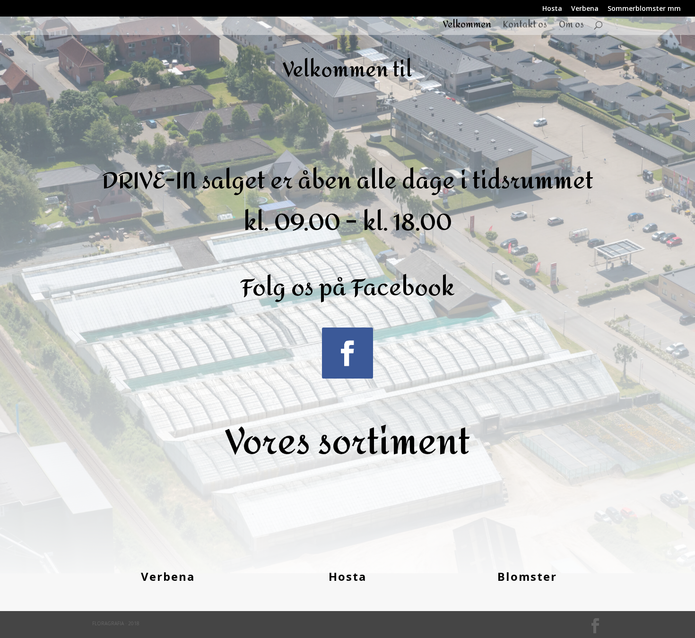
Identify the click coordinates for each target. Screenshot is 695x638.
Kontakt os (525, 27)
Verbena (585, 9)
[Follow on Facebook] (347, 353)
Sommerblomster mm (644, 9)
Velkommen (467, 27)
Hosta (552, 9)
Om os (571, 27)
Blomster (527, 576)
